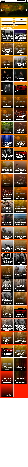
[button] (2, 10)
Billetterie (20, 1)
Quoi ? (21, 19)
